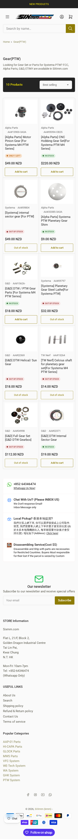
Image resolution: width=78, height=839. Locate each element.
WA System (10, 770)
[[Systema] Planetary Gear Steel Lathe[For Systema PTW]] (57, 266)
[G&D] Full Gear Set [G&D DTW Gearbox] (18, 438)
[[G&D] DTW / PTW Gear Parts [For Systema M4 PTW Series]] (21, 268)
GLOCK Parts (11, 751)
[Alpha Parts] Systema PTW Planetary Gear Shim (55, 220)
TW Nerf (46, 355)
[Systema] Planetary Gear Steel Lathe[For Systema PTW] (54, 289)
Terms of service (14, 721)
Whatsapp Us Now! (24, 488)
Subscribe (64, 600)
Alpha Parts (11, 127)
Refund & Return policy (18, 711)
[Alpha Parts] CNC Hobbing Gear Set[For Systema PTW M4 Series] (55, 143)
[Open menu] (7, 16)
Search (7, 700)
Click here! (52, 533)
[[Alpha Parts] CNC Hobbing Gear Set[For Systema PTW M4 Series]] (57, 112)
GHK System (11, 775)
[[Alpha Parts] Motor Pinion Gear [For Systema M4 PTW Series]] (21, 112)
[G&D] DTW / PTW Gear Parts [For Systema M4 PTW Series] (20, 292)
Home (6, 41)
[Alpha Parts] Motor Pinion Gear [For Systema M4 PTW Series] (18, 143)
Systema (10, 207)
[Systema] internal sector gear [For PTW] (19, 214)
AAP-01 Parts (12, 742)
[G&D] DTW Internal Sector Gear (53, 438)
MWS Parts (10, 756)
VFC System (11, 761)
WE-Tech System (14, 766)
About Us (9, 695)
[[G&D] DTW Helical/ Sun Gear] (21, 339)
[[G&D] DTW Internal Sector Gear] (57, 415)
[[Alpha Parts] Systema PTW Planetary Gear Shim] (57, 192)
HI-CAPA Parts (12, 746)
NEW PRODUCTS (39, 4)
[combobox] (39, 28)
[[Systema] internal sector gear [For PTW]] (21, 192)
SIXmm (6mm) (43, 808)
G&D (7, 283)
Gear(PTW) (19, 41)
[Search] (70, 28)
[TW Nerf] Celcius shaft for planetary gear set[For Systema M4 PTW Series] (56, 366)
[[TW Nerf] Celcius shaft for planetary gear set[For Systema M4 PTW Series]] (57, 339)
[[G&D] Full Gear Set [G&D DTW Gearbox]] (21, 415)
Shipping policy (13, 706)
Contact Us (10, 716)
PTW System (11, 780)
